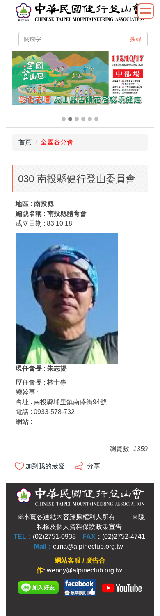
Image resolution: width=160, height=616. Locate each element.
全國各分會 (57, 142)
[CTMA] (121, 587)
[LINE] (38, 587)
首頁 (25, 142)
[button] (22, 87)
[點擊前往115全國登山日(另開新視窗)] (80, 78)
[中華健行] (80, 587)
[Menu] (145, 11)
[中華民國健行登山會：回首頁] (80, 12)
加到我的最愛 (45, 466)
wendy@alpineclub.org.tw (84, 570)
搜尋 (136, 39)
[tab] (63, 119)
